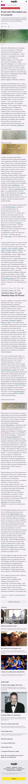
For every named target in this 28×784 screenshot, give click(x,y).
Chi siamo (8, 767)
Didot (19, 380)
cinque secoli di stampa (7, 545)
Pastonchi (15, 346)
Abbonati (14, 778)
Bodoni (3, 383)
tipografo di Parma (19, 383)
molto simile (8, 236)
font (6, 595)
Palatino (3, 322)
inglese (3, 224)
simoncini (3, 597)
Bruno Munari (10, 425)
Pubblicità (14, 767)
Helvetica (4, 248)
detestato (3, 559)
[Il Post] (14, 1)
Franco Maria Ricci (19, 391)
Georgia (14, 370)
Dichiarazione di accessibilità (14, 770)
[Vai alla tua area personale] (26, 1)
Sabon (9, 322)
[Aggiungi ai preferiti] (9, 27)
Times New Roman (6, 370)
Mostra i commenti (14, 602)
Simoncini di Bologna (12, 437)
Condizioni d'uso (20, 769)
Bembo (19, 320)
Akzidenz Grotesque (8, 278)
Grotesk (15, 248)
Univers (14, 250)
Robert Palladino (15, 514)
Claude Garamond (10, 207)
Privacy (20, 767)
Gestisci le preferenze (9, 769)
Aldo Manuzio (16, 185)
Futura (20, 250)
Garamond (12, 320)
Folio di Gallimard (19, 125)
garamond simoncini (20, 595)
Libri (3, 5)
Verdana (8, 250)
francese (19, 223)
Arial (10, 248)
